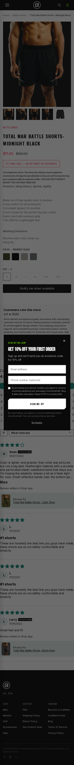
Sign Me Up (37, 404)
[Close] (64, 341)
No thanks (37, 422)
